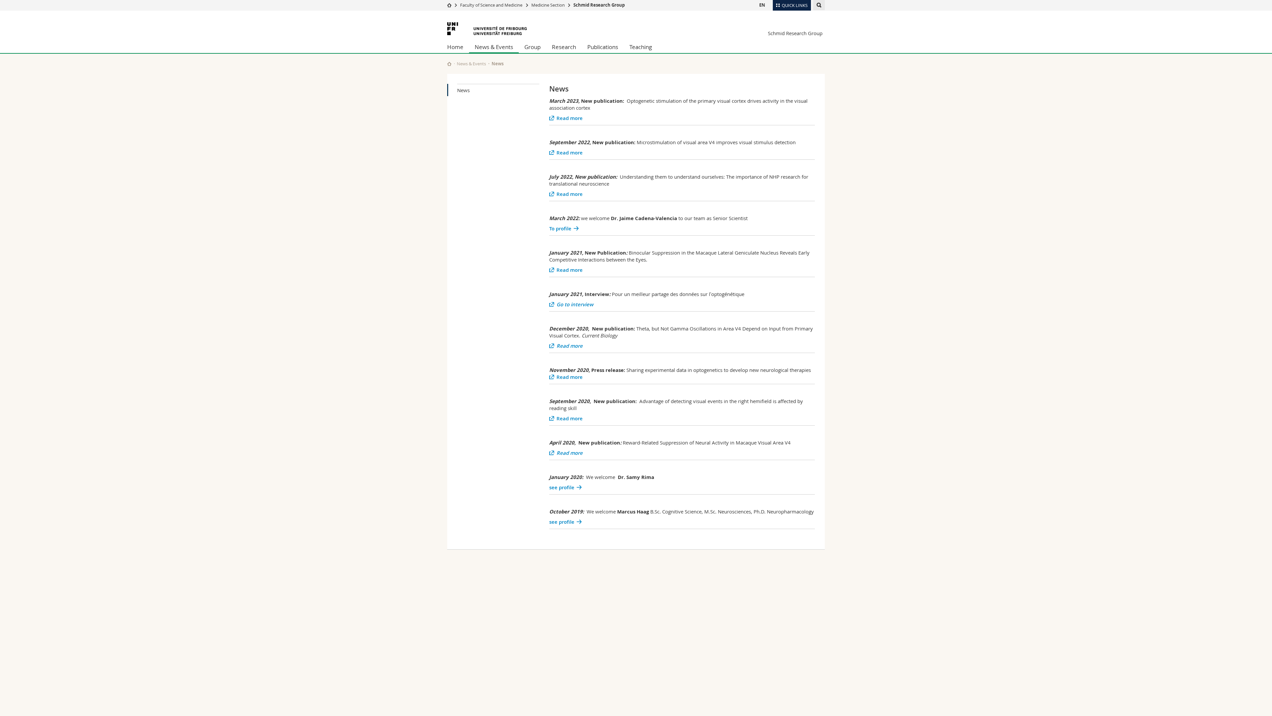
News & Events (494, 47)
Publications (602, 47)
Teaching (640, 47)
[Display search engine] (819, 5)
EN (762, 5)
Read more (569, 118)
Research (564, 47)
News (463, 90)
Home (455, 47)
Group (532, 47)
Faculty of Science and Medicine (491, 5)
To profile (560, 228)
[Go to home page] (449, 5)
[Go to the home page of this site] (449, 63)
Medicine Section (548, 5)
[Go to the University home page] (487, 28)
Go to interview (574, 304)
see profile (561, 487)
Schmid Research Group (599, 5)
